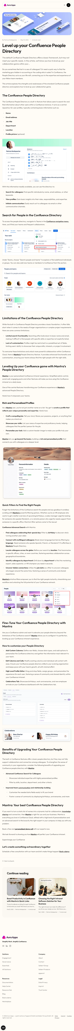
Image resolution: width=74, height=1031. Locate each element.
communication (24, 788)
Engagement (6, 958)
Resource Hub (7, 990)
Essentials (5, 966)
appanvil (41, 973)
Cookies (69, 1016)
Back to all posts (9, 861)
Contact (41, 962)
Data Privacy (43, 982)
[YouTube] (3, 946)
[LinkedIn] (7, 946)
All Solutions (6, 969)
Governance (6, 962)
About (41, 958)
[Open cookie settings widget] (3, 1027)
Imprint (41, 986)
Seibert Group (43, 966)
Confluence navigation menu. (57, 221)
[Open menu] (68, 5)
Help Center (6, 986)
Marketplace (6, 1001)
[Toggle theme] (64, 5)
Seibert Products (44, 969)
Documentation (7, 982)
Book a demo (64, 851)
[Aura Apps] (9, 5)
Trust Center (43, 990)
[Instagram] (10, 946)
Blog (3, 994)
